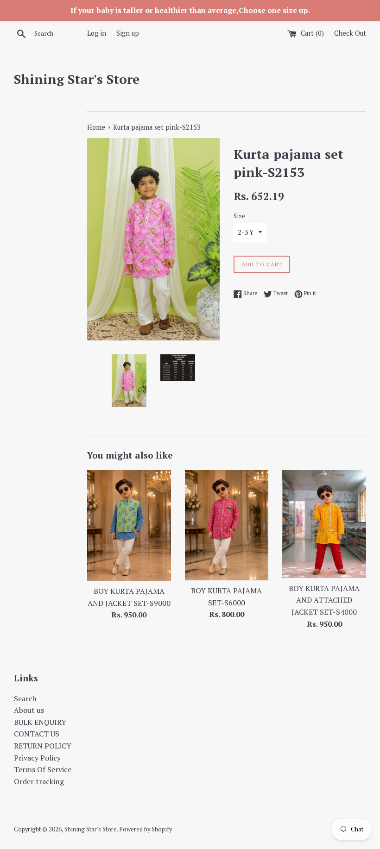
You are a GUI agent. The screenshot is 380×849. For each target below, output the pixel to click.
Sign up (127, 33)
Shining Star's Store (76, 79)
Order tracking (39, 781)
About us (29, 710)
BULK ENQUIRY (40, 722)
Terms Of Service (42, 769)
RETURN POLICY (42, 746)
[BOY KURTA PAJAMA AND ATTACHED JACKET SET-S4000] (324, 524)
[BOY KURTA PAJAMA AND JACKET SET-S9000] (129, 525)
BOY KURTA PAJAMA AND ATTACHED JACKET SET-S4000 (324, 600)
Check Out (350, 33)
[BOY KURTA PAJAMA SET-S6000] (227, 525)
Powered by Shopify (145, 829)
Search (25, 698)
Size (239, 216)
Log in (96, 33)
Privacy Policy (37, 758)
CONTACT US (36, 734)
